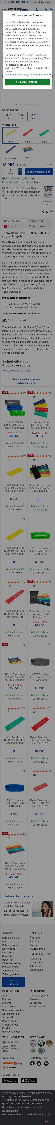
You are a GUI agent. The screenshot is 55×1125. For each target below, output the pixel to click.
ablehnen (34, 61)
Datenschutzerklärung (16, 74)
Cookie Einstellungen (36, 55)
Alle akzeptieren (27, 81)
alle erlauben (15, 45)
